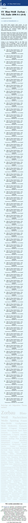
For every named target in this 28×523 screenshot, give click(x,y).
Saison (3, 457)
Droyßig (24, 459)
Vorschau (4, 459)
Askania (24, 494)
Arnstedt (16, 497)
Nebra (17, 452)
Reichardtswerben (17, 493)
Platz (17, 438)
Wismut (25, 491)
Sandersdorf (17, 464)
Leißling (24, 450)
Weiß (3, 426)
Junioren (24, 462)
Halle (25, 430)
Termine (10, 459)
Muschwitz (23, 448)
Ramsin (3, 497)
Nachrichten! (23, 457)
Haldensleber (23, 497)
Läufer (25, 483)
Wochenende (12, 430)
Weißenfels (12, 426)
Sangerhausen (5, 472)
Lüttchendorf (23, 485)
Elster (17, 467)
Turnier (24, 444)
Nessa (10, 450)
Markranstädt (4, 496)
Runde (14, 475)
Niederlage (17, 482)
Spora (15, 491)
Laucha (25, 475)
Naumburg (14, 457)
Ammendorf (4, 483)
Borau (10, 491)
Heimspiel (4, 501)
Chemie (15, 499)
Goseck (12, 470)
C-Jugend (15, 435)
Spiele (3, 465)
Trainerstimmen (6, 448)
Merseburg (23, 440)
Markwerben (18, 455)
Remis (9, 480)
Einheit (17, 462)
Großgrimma (21, 423)
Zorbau (8, 412)
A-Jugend (23, 437)
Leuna (8, 457)
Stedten (3, 460)
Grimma (3, 475)
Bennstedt (19, 475)
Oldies (25, 474)
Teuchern (15, 433)
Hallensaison (23, 477)
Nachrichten (20, 417)
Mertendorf (23, 472)
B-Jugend (23, 438)
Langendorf (9, 460)
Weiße (4, 420)
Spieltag (14, 420)
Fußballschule (5, 494)
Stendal (3, 499)
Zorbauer (4, 438)
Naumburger (23, 446)
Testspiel (4, 437)
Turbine (25, 480)
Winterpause (4, 479)
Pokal (10, 477)
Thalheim (4, 453)
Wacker (3, 446)
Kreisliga (3, 480)
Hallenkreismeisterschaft (20, 465)
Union (11, 464)
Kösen (14, 467)
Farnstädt (4, 455)
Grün (25, 490)
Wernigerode (11, 486)
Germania (3, 485)
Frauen (24, 420)
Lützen (3, 430)
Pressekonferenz (22, 453)
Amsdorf (3, 486)
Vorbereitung (5, 477)
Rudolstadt (12, 474)
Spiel (20, 430)
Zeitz (25, 433)
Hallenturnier (5, 440)
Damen (11, 462)
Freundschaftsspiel (6, 467)
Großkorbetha (6, 435)
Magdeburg (4, 464)
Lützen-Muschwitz (6, 493)
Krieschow (4, 474)
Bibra (19, 491)
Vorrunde (10, 490)
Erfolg (20, 483)
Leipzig (10, 452)
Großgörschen (17, 480)
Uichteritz (10, 455)
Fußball (9, 475)
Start (21, 469)
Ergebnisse (13, 437)
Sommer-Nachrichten (13, 485)
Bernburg (4, 462)
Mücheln (24, 479)
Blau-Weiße (6, 423)
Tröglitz (25, 493)
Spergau (3, 490)
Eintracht (23, 426)
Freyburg (24, 442)
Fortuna (12, 446)
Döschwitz (17, 459)
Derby (10, 488)
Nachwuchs (24, 488)
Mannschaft (16, 444)
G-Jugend (15, 442)
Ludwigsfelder (23, 499)
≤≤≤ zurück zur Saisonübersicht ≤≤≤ (9, 21)
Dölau (12, 453)
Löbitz (9, 499)
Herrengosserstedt (6, 482)
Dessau (16, 460)
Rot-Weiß (4, 450)
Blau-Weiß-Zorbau (15, 496)
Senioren (4, 433)
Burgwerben (4, 491)
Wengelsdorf (5, 442)
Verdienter (16, 488)
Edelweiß (9, 497)
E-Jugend (24, 464)
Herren (4, 428)
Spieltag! (12, 438)
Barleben (19, 474)
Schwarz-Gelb (15, 494)
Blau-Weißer (23, 467)
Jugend (25, 455)
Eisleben (12, 472)
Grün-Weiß (15, 448)
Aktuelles (23, 435)
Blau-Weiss (18, 490)
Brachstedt (16, 477)
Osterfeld (17, 450)
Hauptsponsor (13, 483)
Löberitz (17, 472)
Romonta (24, 452)
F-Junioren (24, 496)
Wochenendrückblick (7, 469)
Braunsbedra (23, 460)
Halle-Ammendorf (15, 479)
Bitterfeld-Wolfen (22, 470)
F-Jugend (13, 428)
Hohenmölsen (5, 444)
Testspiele (16, 469)
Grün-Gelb (4, 470)
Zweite (25, 469)
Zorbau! (25, 482)
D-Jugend (23, 428)
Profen (3, 452)
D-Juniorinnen (20, 486)
